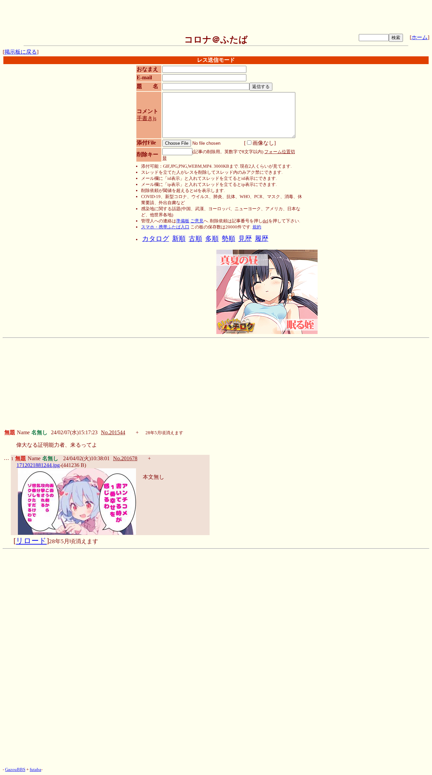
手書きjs (146, 118)
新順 (179, 238)
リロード (31, 541)
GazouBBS (15, 769)
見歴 (245, 238)
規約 (256, 226)
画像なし (263, 143)
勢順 (228, 238)
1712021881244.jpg (38, 465)
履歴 (261, 238)
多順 (212, 238)
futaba (35, 769)
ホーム (419, 37)
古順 (195, 238)
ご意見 (197, 220)
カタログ (155, 238)
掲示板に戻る (20, 52)
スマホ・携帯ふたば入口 (165, 226)
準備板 (182, 220)
